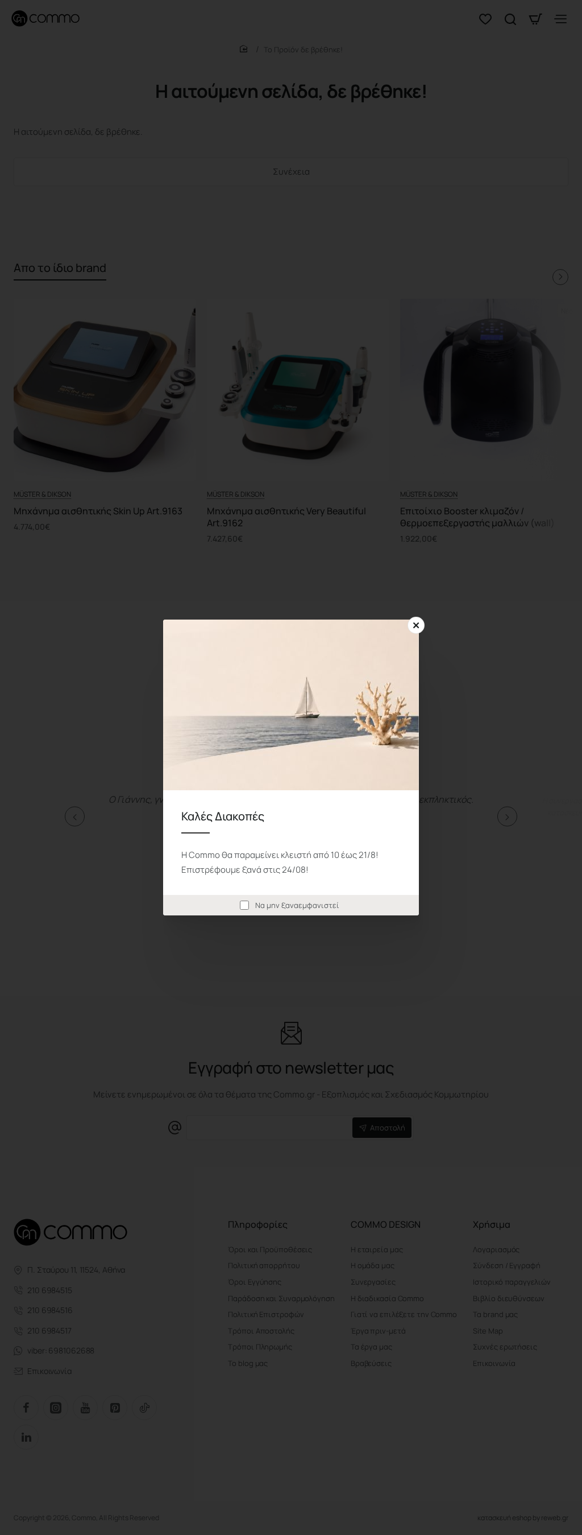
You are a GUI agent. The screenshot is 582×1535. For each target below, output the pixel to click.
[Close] (416, 625)
